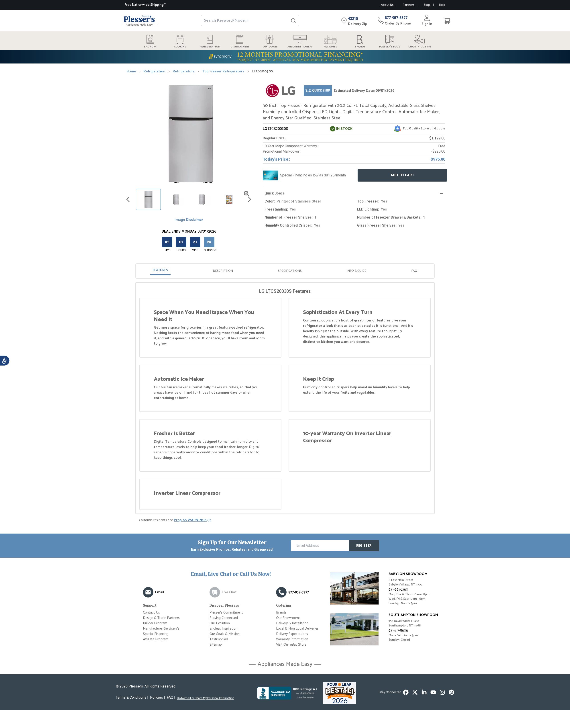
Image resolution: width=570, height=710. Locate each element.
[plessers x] (415, 692)
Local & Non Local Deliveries (297, 629)
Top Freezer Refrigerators (223, 71)
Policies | (157, 697)
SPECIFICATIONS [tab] (290, 271)
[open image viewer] (246, 193)
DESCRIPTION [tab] (223, 271)
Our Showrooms (288, 618)
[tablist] (285, 271)
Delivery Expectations (292, 634)
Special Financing (155, 634)
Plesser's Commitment (226, 613)
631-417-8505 (398, 631)
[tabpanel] (285, 399)
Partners (408, 5)
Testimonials (219, 639)
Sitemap (216, 645)
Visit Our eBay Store (291, 645)
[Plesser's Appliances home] (139, 20)
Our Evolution (220, 623)
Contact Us (151, 613)
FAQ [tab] (414, 271)
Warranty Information (292, 639)
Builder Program (155, 623)
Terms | (132, 697)
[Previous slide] (128, 199)
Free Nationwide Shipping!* (145, 5)
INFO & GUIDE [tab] (356, 271)
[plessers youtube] (433, 692)
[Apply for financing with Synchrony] (285, 56)
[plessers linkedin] (424, 692)
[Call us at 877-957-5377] (281, 592)
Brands (281, 613)
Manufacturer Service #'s (161, 629)
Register (364, 545)
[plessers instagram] (442, 692)
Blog (426, 5)
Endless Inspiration (223, 629)
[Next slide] (249, 199)
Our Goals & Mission (225, 634)
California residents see (173, 520)
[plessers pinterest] (451, 692)
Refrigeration (154, 71)
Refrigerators (184, 71)
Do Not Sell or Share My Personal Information (205, 698)
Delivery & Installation (292, 623)
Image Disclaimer (189, 220)
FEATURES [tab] (160, 270)
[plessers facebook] (406, 692)
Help (442, 5)
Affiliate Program (155, 639)
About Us (387, 5)
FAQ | (171, 697)
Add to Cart (402, 175)
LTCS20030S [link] (262, 71)
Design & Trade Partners (161, 618)
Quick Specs (275, 193)
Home (131, 71)
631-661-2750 (398, 590)
